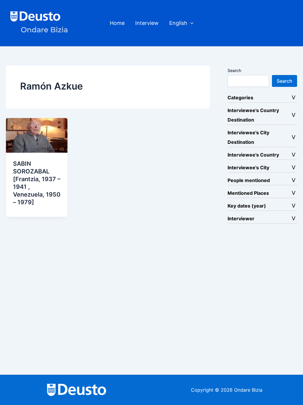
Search (234, 70)
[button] (190, 23)
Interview (147, 23)
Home (117, 23)
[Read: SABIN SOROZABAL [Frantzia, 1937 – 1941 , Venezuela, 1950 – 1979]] (36, 135)
